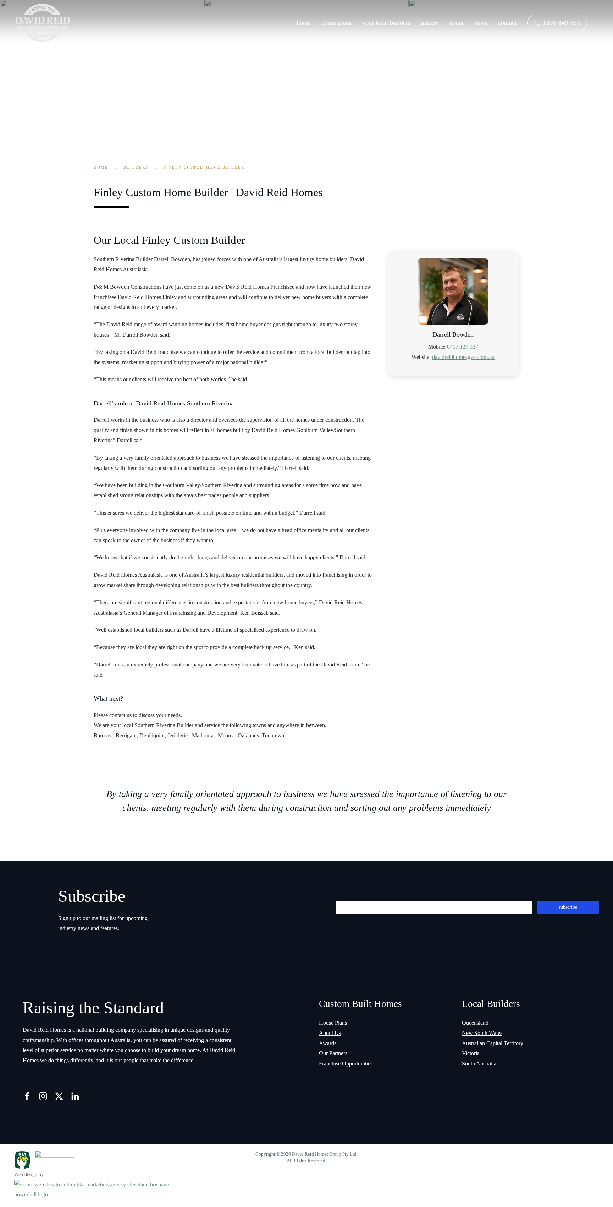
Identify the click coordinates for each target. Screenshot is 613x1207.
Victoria (471, 1053)
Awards (327, 1043)
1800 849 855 (561, 22)
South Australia (479, 1064)
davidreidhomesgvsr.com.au (463, 357)
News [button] (480, 22)
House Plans (336, 22)
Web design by (29, 1174)
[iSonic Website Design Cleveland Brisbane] (103, 1189)
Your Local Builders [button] (386, 22)
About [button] (456, 22)
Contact (507, 22)
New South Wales (482, 1033)
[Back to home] (42, 23)
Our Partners (333, 1053)
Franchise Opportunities (345, 1064)
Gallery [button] (430, 22)
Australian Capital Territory (492, 1043)
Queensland (475, 1023)
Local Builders (491, 1003)
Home (304, 22)
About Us (330, 1033)
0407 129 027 (462, 347)
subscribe (568, 907)
